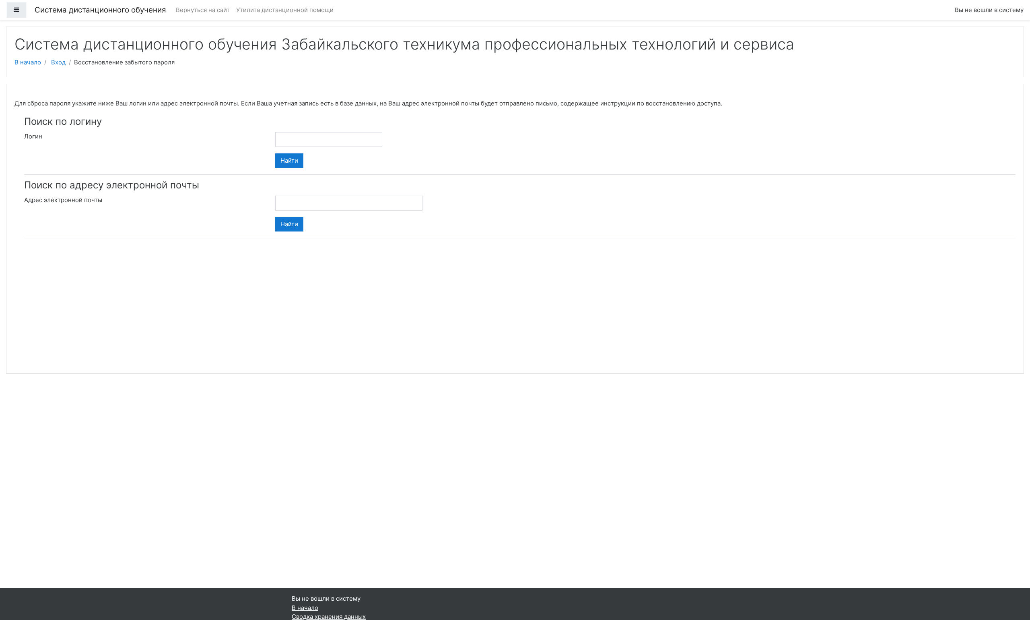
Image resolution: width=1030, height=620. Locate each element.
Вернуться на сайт (203, 10)
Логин (33, 136)
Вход (58, 62)
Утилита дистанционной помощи (285, 10)
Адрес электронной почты (63, 200)
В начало (27, 62)
